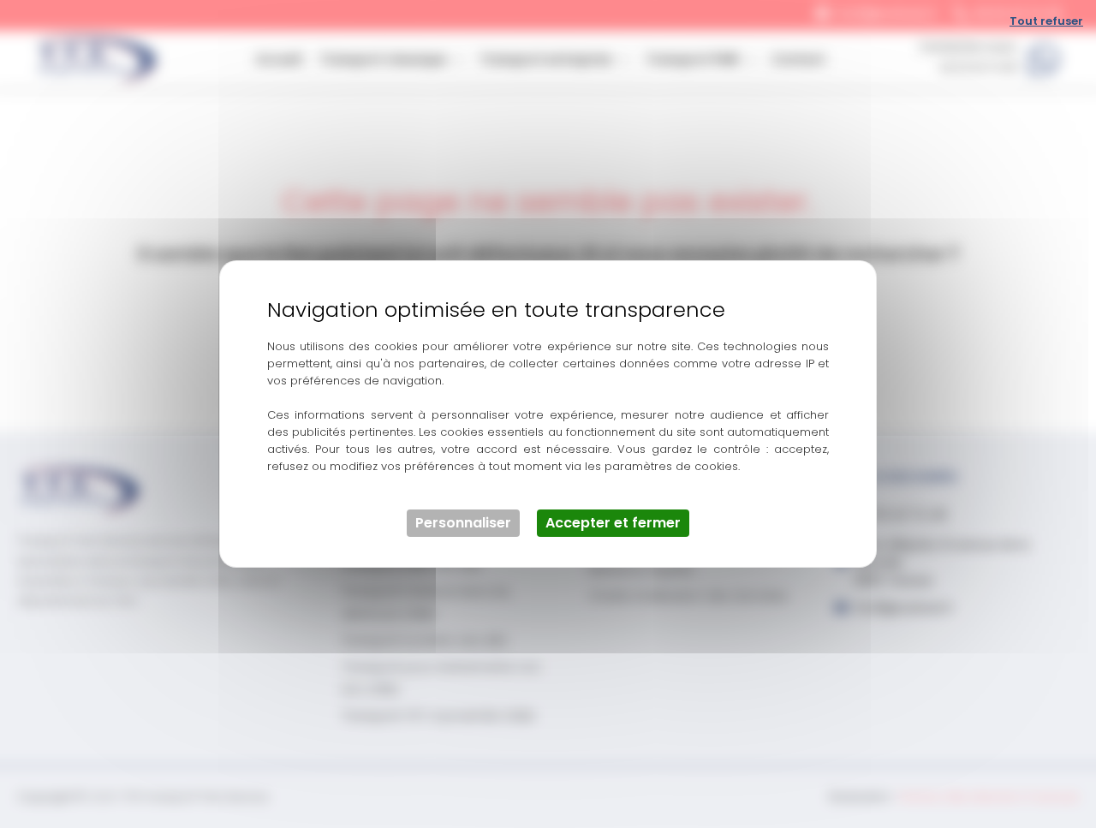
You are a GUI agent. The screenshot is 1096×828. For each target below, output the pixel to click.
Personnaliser (463, 523)
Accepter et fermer (613, 523)
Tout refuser (1046, 21)
